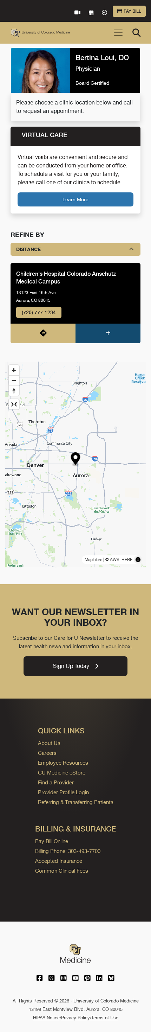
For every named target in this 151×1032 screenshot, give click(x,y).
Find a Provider (56, 782)
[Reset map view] (14, 404)
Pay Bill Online (51, 841)
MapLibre (93, 559)
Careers (47, 753)
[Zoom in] (14, 370)
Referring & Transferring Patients (75, 802)
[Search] (136, 33)
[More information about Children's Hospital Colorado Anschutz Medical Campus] (108, 333)
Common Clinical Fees (61, 871)
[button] (75, 459)
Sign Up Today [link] (71, 666)
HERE (127, 559)
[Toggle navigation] (118, 32)
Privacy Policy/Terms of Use (89, 1017)
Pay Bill (132, 11)
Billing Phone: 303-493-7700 (67, 851)
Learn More (75, 199)
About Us (49, 743)
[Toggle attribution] (138, 559)
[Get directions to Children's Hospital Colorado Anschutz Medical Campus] (43, 333)
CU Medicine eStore (61, 773)
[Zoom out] (14, 380)
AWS (114, 559)
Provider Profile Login (63, 792)
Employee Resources (63, 763)
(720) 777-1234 (39, 312)
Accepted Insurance (58, 861)
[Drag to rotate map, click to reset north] (14, 391)
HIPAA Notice (46, 1017)
